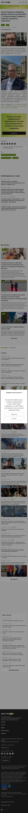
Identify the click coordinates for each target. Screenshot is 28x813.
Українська (14, 414)
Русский (14, 418)
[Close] (24, 392)
